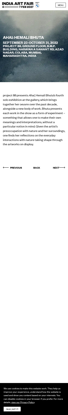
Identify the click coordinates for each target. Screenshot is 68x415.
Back (36, 167)
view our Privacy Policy (22, 402)
